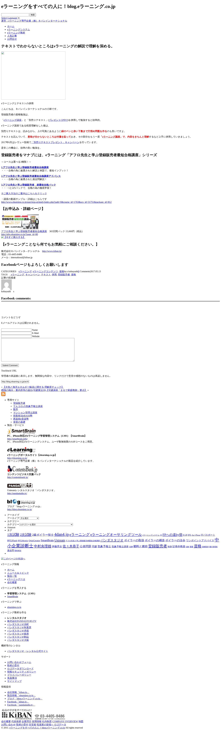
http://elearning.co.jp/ (17, 458)
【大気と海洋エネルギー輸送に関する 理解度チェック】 (33, 387)
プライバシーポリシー (19, 675)
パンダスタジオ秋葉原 (19, 627)
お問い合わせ (8, 724)
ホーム (10, 569)
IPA (189, 535)
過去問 (10, 550)
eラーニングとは (16, 579)
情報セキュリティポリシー (21, 671)
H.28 (185, 535)
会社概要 (12, 582)
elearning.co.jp (14, 607)
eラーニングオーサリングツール (116, 534)
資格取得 (205, 547)
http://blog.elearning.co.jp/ (19, 509)
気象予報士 (104, 546)
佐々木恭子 (71, 546)
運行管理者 (213, 547)
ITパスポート (208, 535)
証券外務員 (178, 546)
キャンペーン (32, 274)
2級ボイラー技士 (43, 534)
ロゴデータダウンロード (20, 668)
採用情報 (36, 721)
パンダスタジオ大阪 (18, 640)
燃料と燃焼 (140, 546)
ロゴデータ (60, 724)
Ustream (59, 540)
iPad (193, 535)
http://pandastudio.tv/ (17, 493)
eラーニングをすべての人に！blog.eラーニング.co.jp (37, 727)
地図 (80, 721)
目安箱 (32, 724)
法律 (131, 547)
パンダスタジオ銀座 (18, 633)
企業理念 (26, 721)
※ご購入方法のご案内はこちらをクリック (24, 193)
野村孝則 (18, 551)
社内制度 (47, 721)
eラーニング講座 (12, 120)
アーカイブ (13, 518)
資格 (61, 271)
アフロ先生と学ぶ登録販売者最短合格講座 (24, 231)
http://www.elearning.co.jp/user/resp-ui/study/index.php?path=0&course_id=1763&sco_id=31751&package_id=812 (56, 202)
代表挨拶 (16, 721)
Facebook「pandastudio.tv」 (21, 705)
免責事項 (12, 678)
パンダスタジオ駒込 (18, 637)
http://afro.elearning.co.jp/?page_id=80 (19, 234)
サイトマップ (14, 681)
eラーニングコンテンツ (45, 271)
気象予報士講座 (120, 546)
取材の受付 (13, 665)
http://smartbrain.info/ (17, 439)
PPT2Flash (12, 540)
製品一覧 (12, 576)
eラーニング (25, 271)
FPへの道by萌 (172, 534)
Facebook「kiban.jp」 (18, 701)
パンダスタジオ (112, 540)
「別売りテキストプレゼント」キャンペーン (55, 142)
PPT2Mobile (23, 540)
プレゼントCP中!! (58, 120)
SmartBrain (47, 540)
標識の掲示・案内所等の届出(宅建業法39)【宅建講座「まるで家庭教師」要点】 (44, 390)
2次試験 (26, 534)
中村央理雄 (42, 546)
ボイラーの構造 (155, 540)
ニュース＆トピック (18, 573)
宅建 (94, 546)
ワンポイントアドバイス (200, 540)
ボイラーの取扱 (134, 540)
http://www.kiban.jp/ (52, 251)
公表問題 (85, 546)
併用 (54, 274)
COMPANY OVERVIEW (65, 721)
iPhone (197, 535)
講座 (191, 547)
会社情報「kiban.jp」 (18, 692)
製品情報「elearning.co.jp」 (21, 695)
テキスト (46, 274)
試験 (187, 547)
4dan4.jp (61, 534)
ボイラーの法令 (175, 540)
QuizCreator (34, 540)
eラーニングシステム (151, 535)
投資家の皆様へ (45, 724)
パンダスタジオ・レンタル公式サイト (27, 651)
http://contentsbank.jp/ (17, 477)
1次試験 (13, 534)
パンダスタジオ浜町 (18, 624)
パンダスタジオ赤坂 (18, 630)
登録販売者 (64, 274)
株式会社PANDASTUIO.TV (21, 621)
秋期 (170, 546)
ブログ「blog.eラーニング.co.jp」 (24, 698)
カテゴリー (13, 524)
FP (161, 535)
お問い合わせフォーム (19, 662)
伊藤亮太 (57, 546)
